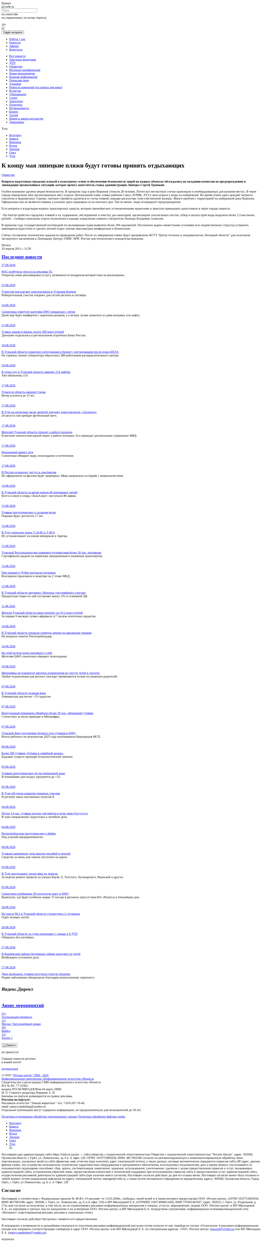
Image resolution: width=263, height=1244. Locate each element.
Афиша (14, 46)
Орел (12, 152)
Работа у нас (17, 39)
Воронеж (15, 142)
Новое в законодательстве (26, 118)
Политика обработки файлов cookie (101, 1116)
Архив (13, 115)
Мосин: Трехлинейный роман (21, 1022)
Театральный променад (17, 1015)
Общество (16, 66)
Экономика (16, 122)
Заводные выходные (22, 59)
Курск (13, 145)
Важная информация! (23, 77)
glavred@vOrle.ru (222, 1229)
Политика (15, 104)
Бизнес (13, 111)
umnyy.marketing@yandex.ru (27, 1232)
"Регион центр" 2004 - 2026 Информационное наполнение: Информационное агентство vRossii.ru (48, 1077)
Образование (17, 94)
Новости (15, 42)
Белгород (15, 135)
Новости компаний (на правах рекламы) (35, 87)
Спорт (13, 97)
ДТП (12, 63)
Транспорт (16, 101)
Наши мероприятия (22, 73)
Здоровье (15, 83)
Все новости (17, 56)
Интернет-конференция (24, 70)
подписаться (10, 1068)
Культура (15, 90)
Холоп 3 (7, 1036)
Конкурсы (16, 49)
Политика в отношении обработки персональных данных (40, 1116)
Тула (12, 156)
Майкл (6, 1029)
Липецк (14, 149)
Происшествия (19, 80)
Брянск (13, 138)
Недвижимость (19, 108)
